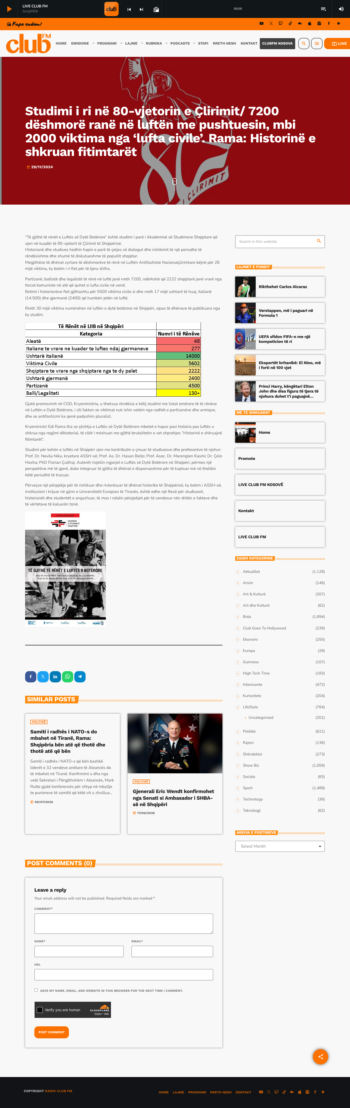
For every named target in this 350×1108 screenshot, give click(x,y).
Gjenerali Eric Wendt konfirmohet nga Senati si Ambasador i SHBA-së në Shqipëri (173, 797)
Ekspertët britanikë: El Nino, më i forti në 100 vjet (290, 365)
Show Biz (251, 765)
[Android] (338, 24)
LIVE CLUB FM (252, 536)
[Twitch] (280, 24)
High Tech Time (256, 673)
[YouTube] (261, 24)
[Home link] (29, 43)
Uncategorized (261, 717)
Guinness (251, 662)
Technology (253, 799)
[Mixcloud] (300, 24)
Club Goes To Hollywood (264, 628)
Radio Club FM (58, 1091)
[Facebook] (329, 24)
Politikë (39, 722)
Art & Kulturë (254, 594)
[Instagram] (319, 24)
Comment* (43, 909)
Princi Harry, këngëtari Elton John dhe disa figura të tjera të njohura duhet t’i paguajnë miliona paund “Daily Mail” (288, 394)
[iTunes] (309, 24)
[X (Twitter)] (271, 24)
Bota (247, 616)
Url (37, 964)
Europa (249, 650)
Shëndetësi (252, 754)
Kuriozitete (252, 696)
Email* (137, 941)
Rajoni (248, 742)
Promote (246, 458)
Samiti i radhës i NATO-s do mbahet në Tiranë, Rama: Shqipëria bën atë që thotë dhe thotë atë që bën (67, 741)
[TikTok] (290, 24)
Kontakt (246, 510)
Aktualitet (251, 571)
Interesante (252, 684)
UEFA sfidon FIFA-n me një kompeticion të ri (284, 339)
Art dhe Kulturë (256, 605)
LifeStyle (250, 707)
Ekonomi (250, 639)
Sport (247, 788)
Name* (40, 941)
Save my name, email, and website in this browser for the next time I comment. (111, 991)
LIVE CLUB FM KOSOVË (260, 484)
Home (264, 432)
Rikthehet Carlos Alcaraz (283, 286)
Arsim (248, 583)
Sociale (249, 776)
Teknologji (252, 810)
